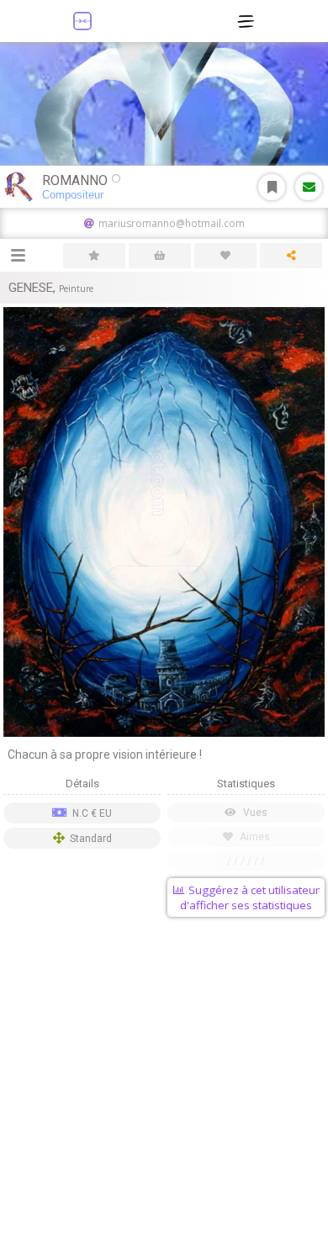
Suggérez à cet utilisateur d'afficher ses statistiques (250, 897)
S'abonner (271, 187)
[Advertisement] (164, 1092)
